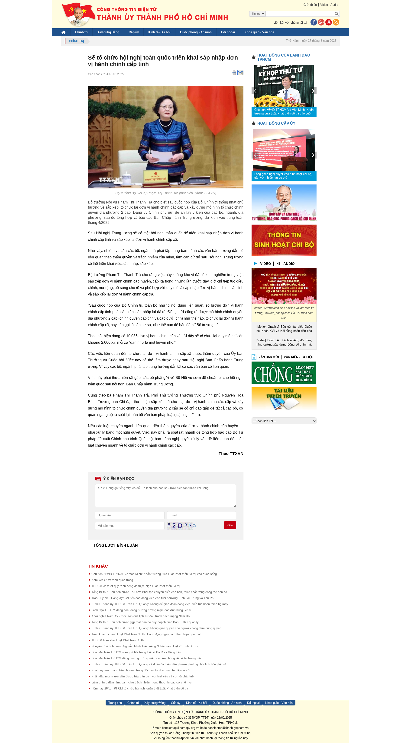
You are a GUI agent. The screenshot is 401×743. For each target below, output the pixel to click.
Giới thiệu (310, 4)
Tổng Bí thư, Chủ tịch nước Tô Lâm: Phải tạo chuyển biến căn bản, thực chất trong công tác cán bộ (159, 592)
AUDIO (289, 264)
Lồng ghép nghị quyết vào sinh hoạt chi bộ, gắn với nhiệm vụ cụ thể (283, 175)
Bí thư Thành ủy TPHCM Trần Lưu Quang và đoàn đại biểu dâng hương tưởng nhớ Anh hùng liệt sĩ (158, 664)
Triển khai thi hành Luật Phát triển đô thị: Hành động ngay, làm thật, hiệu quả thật (146, 634)
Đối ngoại (228, 32)
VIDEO (265, 264)
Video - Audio (329, 4)
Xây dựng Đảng (108, 32)
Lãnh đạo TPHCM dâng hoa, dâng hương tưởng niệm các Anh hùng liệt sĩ (141, 610)
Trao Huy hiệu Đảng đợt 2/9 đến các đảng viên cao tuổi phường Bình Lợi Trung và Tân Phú (153, 598)
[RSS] (336, 22)
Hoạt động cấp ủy (276, 123)
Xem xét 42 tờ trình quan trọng (112, 580)
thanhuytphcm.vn (182, 738)
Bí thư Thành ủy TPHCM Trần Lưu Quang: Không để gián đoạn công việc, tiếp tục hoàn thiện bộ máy (159, 604)
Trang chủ (115, 703)
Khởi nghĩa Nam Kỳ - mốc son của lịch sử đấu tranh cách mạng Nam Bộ (140, 616)
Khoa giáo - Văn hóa (259, 32)
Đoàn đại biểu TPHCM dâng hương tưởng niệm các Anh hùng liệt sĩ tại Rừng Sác (146, 658)
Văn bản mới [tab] (269, 357)
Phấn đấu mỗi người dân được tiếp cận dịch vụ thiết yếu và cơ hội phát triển (143, 676)
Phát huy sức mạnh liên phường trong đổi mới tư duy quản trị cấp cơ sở (140, 670)
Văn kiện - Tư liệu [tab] (298, 357)
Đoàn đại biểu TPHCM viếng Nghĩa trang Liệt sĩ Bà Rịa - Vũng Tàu (136, 652)
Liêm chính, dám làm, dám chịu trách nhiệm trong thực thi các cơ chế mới (141, 682)
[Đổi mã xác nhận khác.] (194, 525)
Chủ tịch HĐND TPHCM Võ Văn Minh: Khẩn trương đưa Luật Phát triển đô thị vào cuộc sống (154, 574)
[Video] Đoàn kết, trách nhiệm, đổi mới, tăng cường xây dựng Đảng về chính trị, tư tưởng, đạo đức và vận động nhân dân (284, 343)
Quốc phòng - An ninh (196, 32)
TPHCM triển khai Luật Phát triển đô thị (117, 640)
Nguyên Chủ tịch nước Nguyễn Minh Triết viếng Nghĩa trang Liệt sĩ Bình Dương (145, 646)
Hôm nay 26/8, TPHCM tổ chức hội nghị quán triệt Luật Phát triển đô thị (139, 688)
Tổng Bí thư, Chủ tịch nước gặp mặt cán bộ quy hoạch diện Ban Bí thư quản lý (145, 622)
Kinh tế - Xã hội (159, 32)
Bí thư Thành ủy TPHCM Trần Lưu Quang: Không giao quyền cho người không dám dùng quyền (156, 628)
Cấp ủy (134, 32)
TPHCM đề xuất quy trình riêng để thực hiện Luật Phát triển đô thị (135, 586)
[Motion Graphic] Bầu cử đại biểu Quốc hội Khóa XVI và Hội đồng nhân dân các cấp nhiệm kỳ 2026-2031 (284, 329)
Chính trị (81, 32)
